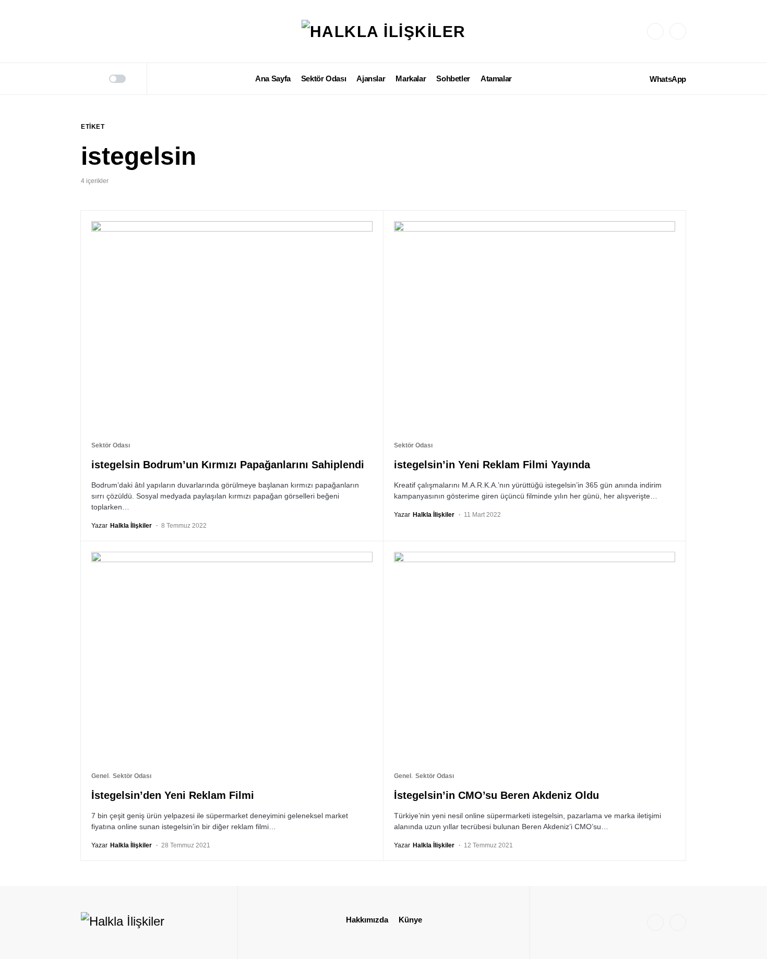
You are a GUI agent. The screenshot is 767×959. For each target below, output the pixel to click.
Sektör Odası (110, 445)
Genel (100, 776)
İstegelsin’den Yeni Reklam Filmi (172, 795)
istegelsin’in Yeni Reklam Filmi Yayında (492, 464)
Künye (410, 919)
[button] (84, 78)
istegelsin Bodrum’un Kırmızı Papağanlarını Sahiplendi (227, 464)
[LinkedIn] (677, 31)
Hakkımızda (367, 919)
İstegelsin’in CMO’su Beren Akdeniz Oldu (496, 795)
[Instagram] (655, 31)
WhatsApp (668, 79)
